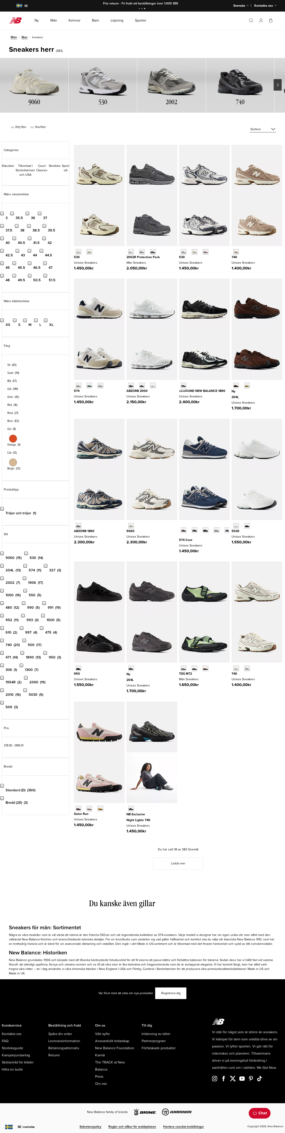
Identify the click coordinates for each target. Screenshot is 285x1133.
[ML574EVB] (194, 530)
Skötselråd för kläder (18, 1062)
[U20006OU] (142, 385)
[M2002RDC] (131, 251)
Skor (24, 37)
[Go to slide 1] (139, 9)
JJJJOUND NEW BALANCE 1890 (202, 391)
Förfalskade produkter (159, 1048)
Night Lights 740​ (138, 820)
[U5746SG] (78, 385)
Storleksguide (12, 1048)
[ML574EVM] (183, 530)
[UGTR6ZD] (100, 808)
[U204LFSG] (236, 385)
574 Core (185, 540)
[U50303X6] (236, 525)
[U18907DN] (183, 385)
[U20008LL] (131, 385)
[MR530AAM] (78, 251)
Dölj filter (20, 127)
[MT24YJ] (194, 668)
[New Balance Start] (17, 20)
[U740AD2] (236, 668)
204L (235, 397)
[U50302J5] (247, 525)
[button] (261, 20)
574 (76, 391)
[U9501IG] (78, 668)
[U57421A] (89, 385)
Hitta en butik (12, 1069)
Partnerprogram (154, 1041)
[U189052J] (78, 525)
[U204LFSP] (247, 385)
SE (26, 1127)
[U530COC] (183, 251)
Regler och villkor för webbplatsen (132, 1127)
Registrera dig (171, 993)
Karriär (100, 1055)
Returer (54, 1055)
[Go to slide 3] (145, 9)
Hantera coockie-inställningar (183, 1127)
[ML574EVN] (227, 530)
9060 (130, 531)
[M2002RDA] (142, 251)
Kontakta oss (11, 1034)
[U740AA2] (247, 668)
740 (234, 257)
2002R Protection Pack (143, 257)
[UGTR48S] (78, 808)
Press (99, 1076)
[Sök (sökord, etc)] (251, 20)
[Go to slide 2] (142, 9)
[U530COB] (194, 251)
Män (14, 37)
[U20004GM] (153, 385)
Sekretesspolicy (90, 1127)
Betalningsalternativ (63, 1048)
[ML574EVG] (216, 530)
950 (77, 674)
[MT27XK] (205, 668)
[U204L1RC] (131, 668)
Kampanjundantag (16, 1055)
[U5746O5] (100, 385)
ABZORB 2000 (137, 391)
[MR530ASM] (89, 251)
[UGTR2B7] (89, 808)
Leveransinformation (64, 1041)
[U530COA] (205, 251)
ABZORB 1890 (84, 531)
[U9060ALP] (131, 525)
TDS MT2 (185, 674)
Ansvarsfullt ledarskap (112, 1041)
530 (77, 257)
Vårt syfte (102, 1034)
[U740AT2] (236, 251)
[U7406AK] (131, 808)
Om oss (101, 1083)
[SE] (16, 6)
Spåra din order (60, 1034)
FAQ (5, 1041)
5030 (235, 531)
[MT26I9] (183, 668)
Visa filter (40, 127)
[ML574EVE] (205, 530)
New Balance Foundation (114, 1048)
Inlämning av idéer (156, 1034)
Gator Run (81, 814)
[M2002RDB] (153, 251)
